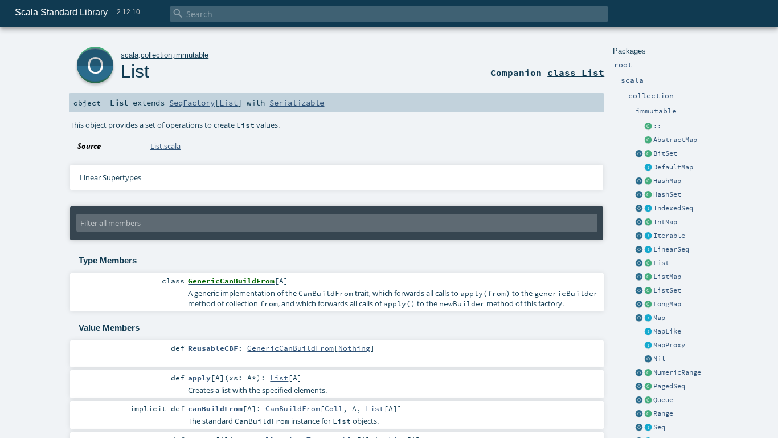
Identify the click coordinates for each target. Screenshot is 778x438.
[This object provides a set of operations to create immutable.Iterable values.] (639, 236)
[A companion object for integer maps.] (639, 222)
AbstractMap (675, 140)
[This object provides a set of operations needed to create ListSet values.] (639, 290)
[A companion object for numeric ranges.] (639, 373)
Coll (334, 408)
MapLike (667, 331)
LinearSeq (671, 249)
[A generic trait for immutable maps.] (648, 318)
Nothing (354, 347)
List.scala (165, 146)
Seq (659, 427)
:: (657, 126)
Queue (663, 400)
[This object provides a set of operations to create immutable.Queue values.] (639, 400)
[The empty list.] (648, 359)
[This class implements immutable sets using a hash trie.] (648, 195)
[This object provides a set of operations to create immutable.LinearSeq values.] (639, 249)
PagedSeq (669, 386)
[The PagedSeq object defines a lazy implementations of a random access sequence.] (639, 386)
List (661, 263)
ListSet (667, 290)
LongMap (667, 304)
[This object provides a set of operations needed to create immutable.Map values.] (639, 318)
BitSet (665, 153)
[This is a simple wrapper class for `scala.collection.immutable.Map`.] (648, 345)
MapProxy (669, 345)
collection (156, 55)
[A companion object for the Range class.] (639, 414)
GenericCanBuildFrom (290, 347)
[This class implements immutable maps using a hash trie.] (648, 181)
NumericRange (677, 372)
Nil (659, 359)
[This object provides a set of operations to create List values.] (639, 263)
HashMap (667, 181)
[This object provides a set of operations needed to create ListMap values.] (639, 277)
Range (663, 413)
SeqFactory (192, 103)
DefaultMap (673, 167)
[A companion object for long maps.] (639, 304)
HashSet (667, 194)
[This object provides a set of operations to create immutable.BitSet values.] (639, 154)
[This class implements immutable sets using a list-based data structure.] (648, 290)
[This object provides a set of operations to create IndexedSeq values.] (639, 208)
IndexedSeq (673, 208)
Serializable (296, 103)
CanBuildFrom (292, 408)
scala (129, 55)
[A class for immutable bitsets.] (648, 154)
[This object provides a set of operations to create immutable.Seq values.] (639, 427)
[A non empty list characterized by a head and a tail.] (648, 126)
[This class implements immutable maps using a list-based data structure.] (648, 277)
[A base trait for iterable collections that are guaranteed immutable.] (648, 236)
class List (575, 72)
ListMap (667, 277)
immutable (191, 55)
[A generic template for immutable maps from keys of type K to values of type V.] (648, 331)
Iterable (669, 236)
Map (659, 318)
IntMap (665, 222)
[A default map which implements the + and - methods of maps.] (648, 167)
